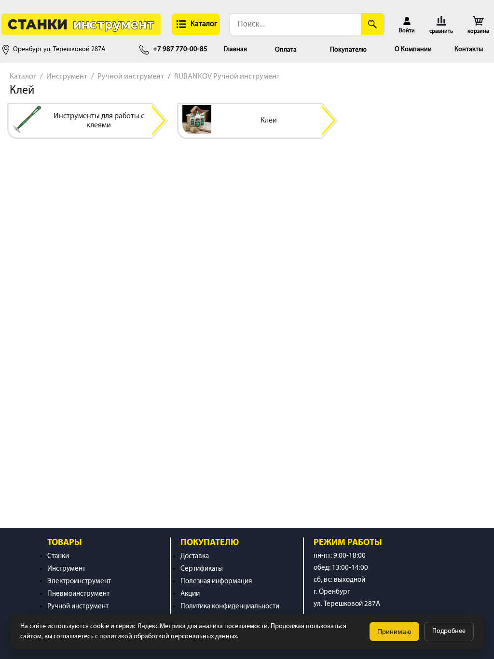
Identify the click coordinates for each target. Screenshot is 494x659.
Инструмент (66, 77)
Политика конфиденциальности (229, 606)
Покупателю (348, 50)
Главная (235, 49)
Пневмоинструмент (78, 594)
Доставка (194, 556)
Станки (58, 556)
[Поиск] (372, 24)
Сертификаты (201, 569)
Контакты (468, 49)
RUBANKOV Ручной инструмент (227, 77)
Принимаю (394, 631)
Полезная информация (216, 581)
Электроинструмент (79, 581)
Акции (190, 594)
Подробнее (449, 631)
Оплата (286, 50)
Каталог (23, 77)
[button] (196, 24)
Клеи (269, 120)
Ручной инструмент (130, 77)
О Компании (413, 49)
